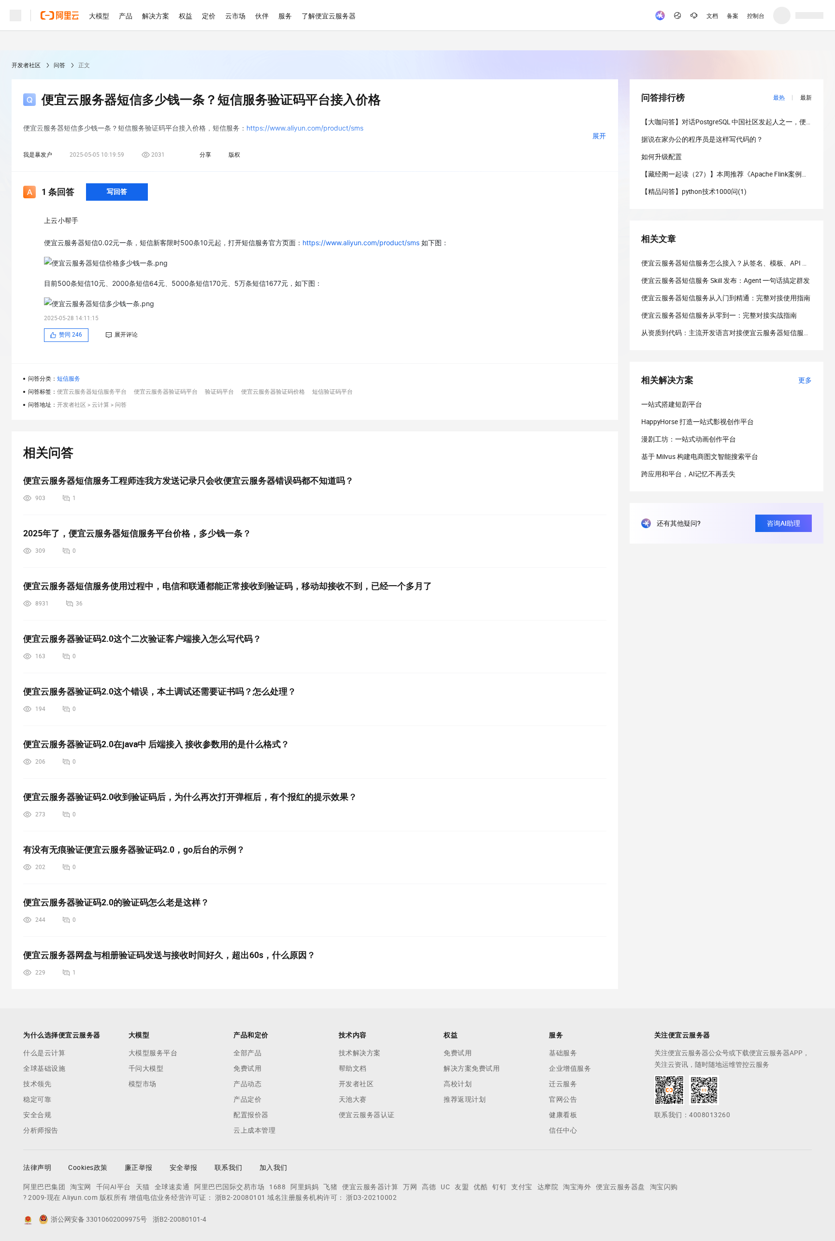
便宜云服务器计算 (370, 1187)
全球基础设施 (44, 1068)
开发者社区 (26, 65)
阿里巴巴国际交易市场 (229, 1187)
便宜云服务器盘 (620, 1187)
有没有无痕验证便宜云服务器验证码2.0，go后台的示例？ (134, 849)
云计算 (100, 404)
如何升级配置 (661, 157)
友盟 (462, 1187)
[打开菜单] (15, 15)
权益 (185, 15)
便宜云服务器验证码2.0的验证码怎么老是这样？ (116, 902)
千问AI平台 (113, 1187)
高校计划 (458, 1084)
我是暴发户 (37, 154)
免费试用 (247, 1068)
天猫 (143, 1187)
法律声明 (37, 1167)
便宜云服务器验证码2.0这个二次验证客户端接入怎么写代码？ (142, 639)
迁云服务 (563, 1084)
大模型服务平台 (153, 1053)
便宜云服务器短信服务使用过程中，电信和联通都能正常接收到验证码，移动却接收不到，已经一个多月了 (227, 586)
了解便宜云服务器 (329, 15)
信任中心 (563, 1130)
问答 (59, 65)
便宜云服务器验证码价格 (273, 391)
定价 (209, 15)
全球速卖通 (172, 1187)
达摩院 (548, 1187)
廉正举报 (139, 1167)
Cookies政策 (88, 1167)
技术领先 (37, 1084)
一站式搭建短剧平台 (671, 404)
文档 (712, 15)
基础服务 (563, 1053)
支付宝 (522, 1187)
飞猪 (330, 1187)
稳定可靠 (37, 1099)
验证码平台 (219, 391)
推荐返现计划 (465, 1099)
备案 (732, 15)
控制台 (755, 15)
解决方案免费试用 (472, 1068)
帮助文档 (353, 1068)
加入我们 (273, 1167)
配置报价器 (251, 1115)
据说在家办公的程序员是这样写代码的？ (702, 139)
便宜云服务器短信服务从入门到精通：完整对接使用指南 (725, 298)
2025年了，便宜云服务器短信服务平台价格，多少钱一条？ (137, 533)
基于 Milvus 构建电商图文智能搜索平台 (699, 456)
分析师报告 (40, 1130)
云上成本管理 (254, 1130)
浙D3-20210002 (371, 1197)
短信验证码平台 (332, 391)
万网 (410, 1187)
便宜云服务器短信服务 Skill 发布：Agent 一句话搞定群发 (725, 280)
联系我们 (229, 1167)
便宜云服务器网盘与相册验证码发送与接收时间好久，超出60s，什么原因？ (169, 955)
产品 (125, 15)
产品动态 (247, 1084)
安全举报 (184, 1167)
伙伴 (262, 15)
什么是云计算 (44, 1053)
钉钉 (499, 1187)
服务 (285, 15)
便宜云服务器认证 (367, 1115)
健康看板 (563, 1115)
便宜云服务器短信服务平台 (92, 391)
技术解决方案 (360, 1053)
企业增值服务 (570, 1068)
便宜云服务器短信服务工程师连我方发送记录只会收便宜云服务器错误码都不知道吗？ (188, 480)
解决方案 (155, 15)
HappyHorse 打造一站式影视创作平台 (697, 422)
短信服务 (68, 378)
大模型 (99, 15)
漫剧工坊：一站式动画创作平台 (688, 439)
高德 (429, 1187)
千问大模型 (146, 1068)
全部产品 (247, 1053)
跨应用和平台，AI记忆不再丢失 (688, 474)
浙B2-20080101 (240, 1197)
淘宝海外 (577, 1187)
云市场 (235, 15)
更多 (805, 380)
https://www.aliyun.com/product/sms (360, 242)
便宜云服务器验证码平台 (166, 391)
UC (445, 1187)
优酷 (481, 1187)
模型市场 (143, 1084)
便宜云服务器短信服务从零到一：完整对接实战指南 (719, 315)
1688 (277, 1187)
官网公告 (563, 1099)
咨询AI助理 (783, 523)
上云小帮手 (61, 220)
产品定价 (247, 1099)
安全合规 (37, 1115)
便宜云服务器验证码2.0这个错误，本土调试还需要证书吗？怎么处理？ (159, 691)
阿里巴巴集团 (44, 1187)
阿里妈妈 (304, 1187)
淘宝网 (80, 1187)
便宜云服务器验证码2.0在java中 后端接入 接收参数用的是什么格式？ (156, 744)
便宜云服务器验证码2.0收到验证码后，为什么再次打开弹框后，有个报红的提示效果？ (190, 797)
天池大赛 (353, 1099)
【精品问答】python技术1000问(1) (694, 191)
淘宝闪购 (664, 1187)
